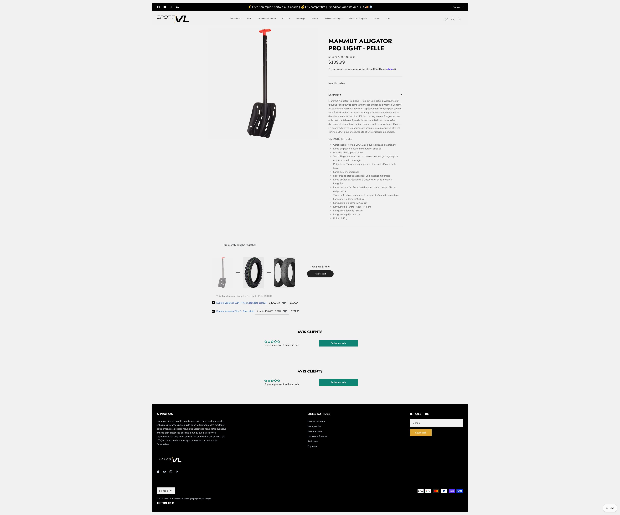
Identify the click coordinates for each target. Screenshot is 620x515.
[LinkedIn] (177, 7)
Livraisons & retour (317, 436)
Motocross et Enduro (267, 18)
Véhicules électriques (334, 18)
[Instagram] (171, 7)
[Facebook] (158, 7)
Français (456, 7)
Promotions (235, 18)
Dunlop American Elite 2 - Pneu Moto (235, 311)
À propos (312, 446)
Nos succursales (316, 421)
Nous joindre (314, 426)
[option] (263, 83)
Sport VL (167, 498)
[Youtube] (165, 7)
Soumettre (420, 432)
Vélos (387, 18)
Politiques (313, 441)
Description (334, 94)
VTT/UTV (286, 18)
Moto (249, 18)
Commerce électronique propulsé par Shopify (191, 498)
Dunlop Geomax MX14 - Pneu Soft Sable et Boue (241, 302)
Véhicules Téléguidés (358, 18)
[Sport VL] (173, 18)
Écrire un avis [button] (338, 343)
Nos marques (315, 431)
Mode (376, 18)
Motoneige (300, 18)
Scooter (315, 18)
